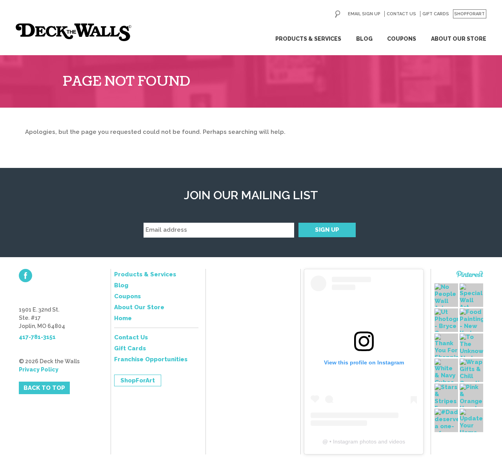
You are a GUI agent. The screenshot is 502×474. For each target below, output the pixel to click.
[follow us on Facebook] (25, 275)
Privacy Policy (38, 369)
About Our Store (458, 39)
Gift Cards (435, 13)
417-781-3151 (37, 337)
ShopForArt (469, 13)
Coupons (401, 39)
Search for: (337, 14)
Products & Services (308, 39)
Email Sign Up (364, 13)
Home (123, 318)
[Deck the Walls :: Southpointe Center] (73, 32)
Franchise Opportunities (150, 359)
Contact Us (401, 13)
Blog (364, 39)
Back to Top (44, 387)
